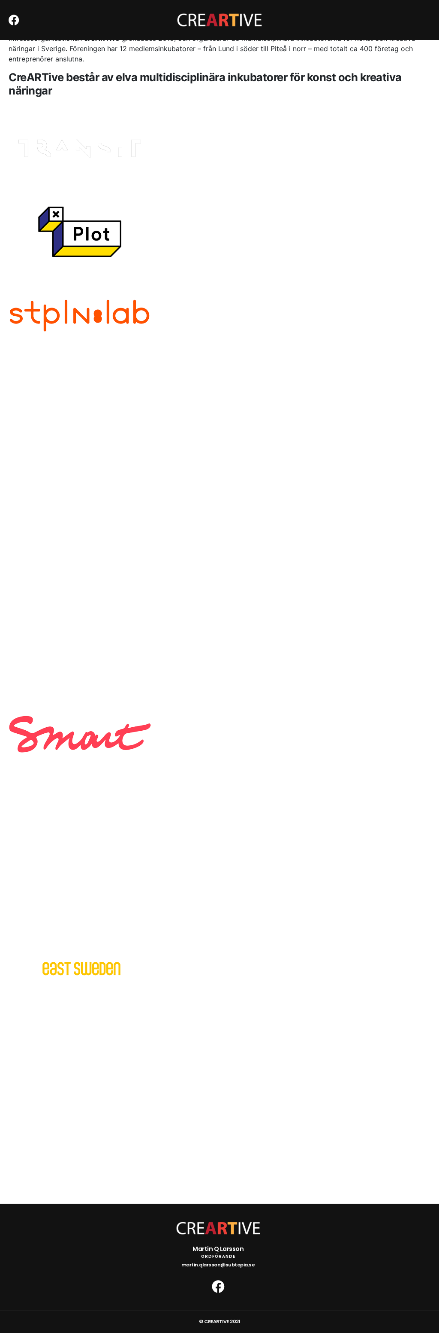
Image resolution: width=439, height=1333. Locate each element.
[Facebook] (14, 20)
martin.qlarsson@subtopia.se (218, 1264)
